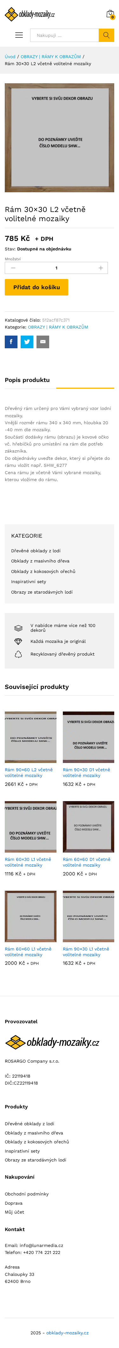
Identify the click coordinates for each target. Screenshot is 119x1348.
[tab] (30, 383)
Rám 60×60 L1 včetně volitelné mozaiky (28, 951)
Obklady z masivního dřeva (40, 560)
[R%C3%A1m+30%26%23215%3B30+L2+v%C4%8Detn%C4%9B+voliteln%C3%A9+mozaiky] (27, 342)
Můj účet (14, 1212)
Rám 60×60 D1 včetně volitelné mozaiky (86, 862)
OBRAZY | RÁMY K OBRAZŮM (58, 327)
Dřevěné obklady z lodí (36, 550)
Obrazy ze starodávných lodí (42, 592)
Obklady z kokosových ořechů (43, 571)
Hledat (106, 35)
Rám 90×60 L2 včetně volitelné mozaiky (29, 772)
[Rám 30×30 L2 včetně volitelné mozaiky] (11, 342)
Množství (13, 259)
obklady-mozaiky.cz (67, 1332)
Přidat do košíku (36, 287)
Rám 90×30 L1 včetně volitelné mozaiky (86, 951)
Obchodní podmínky (27, 1193)
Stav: (10, 248)
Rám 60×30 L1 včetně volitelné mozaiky (28, 862)
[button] (30, 756)
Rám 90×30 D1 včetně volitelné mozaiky (86, 772)
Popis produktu (27, 380)
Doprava (14, 1203)
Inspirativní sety (28, 581)
